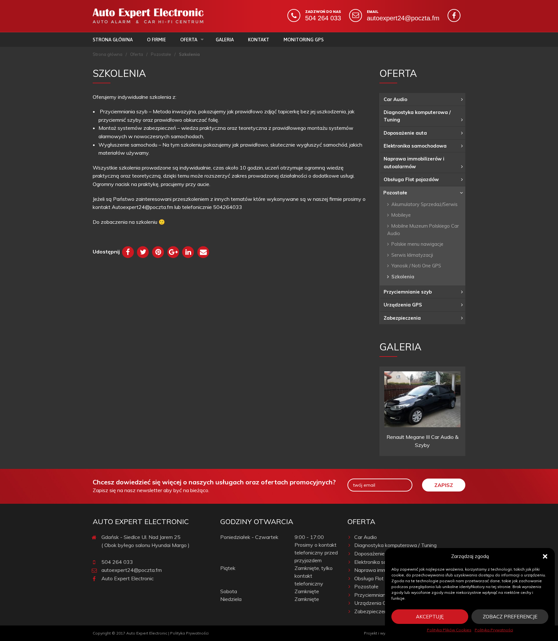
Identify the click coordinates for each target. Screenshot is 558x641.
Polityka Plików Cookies (449, 629)
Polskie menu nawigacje (417, 244)
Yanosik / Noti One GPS (416, 266)
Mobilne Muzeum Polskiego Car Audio (423, 229)
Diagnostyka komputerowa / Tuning (417, 116)
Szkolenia (402, 277)
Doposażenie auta (405, 133)
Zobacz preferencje (510, 617)
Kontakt (258, 39)
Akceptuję (430, 617)
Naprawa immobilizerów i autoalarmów (414, 162)
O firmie (156, 39)
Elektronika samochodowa (415, 146)
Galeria (225, 39)
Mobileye (401, 215)
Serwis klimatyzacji (412, 255)
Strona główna (113, 39)
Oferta (188, 39)
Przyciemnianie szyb (408, 292)
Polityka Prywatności (494, 629)
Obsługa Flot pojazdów (411, 179)
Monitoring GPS (304, 39)
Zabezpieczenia (402, 318)
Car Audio (395, 99)
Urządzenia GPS (403, 305)
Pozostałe (161, 54)
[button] (545, 556)
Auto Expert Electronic (127, 578)
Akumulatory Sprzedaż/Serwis (424, 204)
